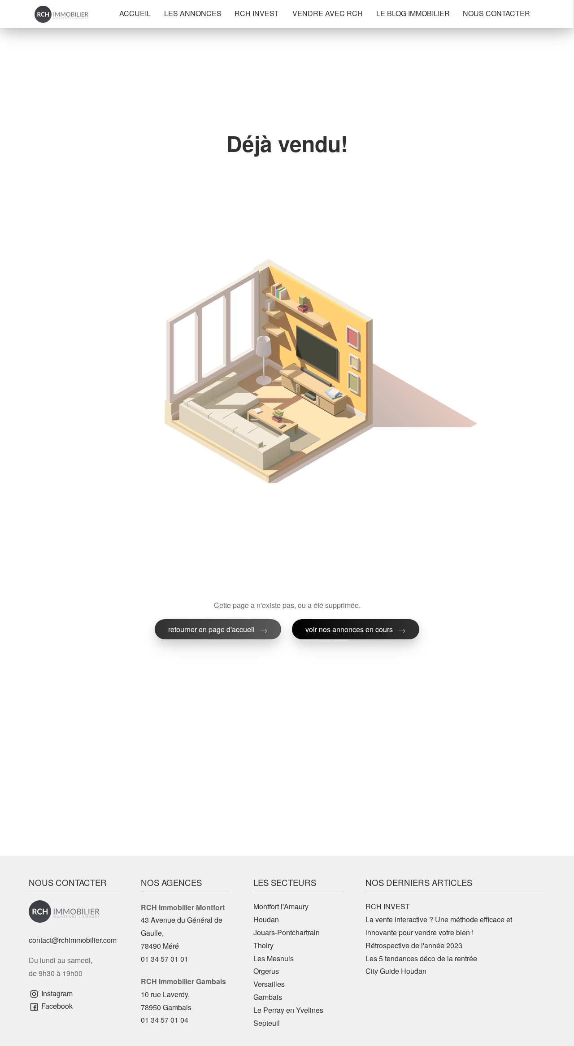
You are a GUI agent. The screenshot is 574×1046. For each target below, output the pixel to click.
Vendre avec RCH (327, 13)
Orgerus (266, 971)
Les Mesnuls (273, 958)
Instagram (56, 993)
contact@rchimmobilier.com (73, 940)
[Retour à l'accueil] (61, 14)
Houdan (266, 919)
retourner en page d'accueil (211, 629)
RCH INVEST (387, 906)
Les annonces (193, 13)
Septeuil (266, 1023)
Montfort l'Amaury (281, 906)
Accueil (135, 13)
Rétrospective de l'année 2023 (413, 945)
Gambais (267, 997)
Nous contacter (496, 13)
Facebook (56, 1006)
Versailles (269, 984)
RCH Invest (257, 13)
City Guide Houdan (395, 971)
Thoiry (263, 945)
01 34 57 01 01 (164, 959)
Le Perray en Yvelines (288, 1010)
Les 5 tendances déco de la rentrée (421, 958)
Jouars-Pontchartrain (286, 932)
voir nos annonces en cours (349, 629)
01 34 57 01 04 (164, 1020)
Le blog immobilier (413, 13)
